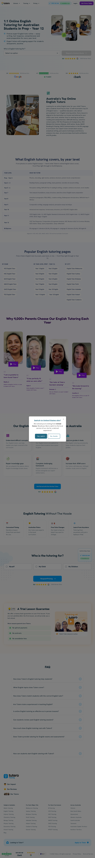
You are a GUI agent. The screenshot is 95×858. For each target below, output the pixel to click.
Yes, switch (41, 436)
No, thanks (54, 436)
